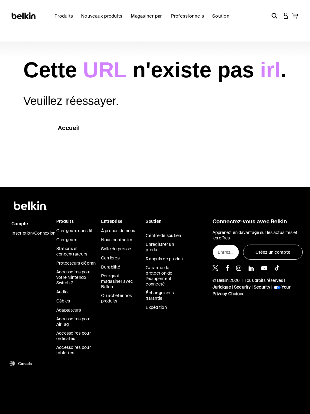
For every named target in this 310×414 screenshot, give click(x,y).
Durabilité (110, 267)
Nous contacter (117, 239)
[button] (274, 15)
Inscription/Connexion (33, 233)
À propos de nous (118, 230)
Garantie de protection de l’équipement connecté (159, 276)
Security (242, 287)
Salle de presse (116, 249)
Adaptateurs (68, 310)
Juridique (222, 287)
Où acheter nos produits (116, 298)
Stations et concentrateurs (71, 251)
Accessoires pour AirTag (73, 321)
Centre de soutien (163, 235)
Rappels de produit (164, 259)
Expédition (156, 307)
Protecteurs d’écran (76, 263)
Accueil (69, 128)
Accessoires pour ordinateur (73, 335)
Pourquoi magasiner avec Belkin (117, 281)
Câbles (63, 301)
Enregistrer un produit (160, 247)
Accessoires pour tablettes (73, 350)
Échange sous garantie (160, 295)
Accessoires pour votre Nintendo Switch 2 (73, 277)
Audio (62, 292)
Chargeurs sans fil (74, 230)
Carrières (110, 258)
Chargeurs (66, 239)
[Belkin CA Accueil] (24, 15)
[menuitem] (103, 19)
